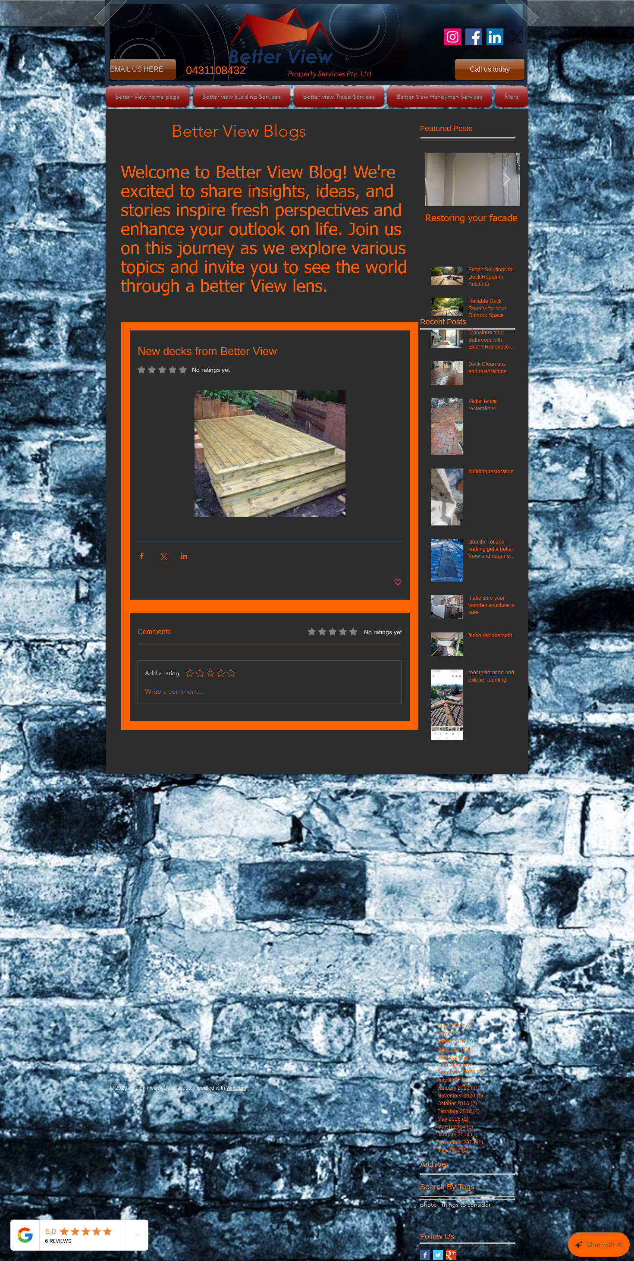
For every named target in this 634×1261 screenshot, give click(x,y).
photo (428, 1204)
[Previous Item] (439, 179)
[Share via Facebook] (142, 556)
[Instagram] (452, 36)
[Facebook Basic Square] (425, 1255)
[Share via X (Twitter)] (163, 556)
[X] (516, 36)
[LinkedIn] (494, 36)
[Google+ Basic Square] (451, 1255)
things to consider (466, 1204)
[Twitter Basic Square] (438, 1255)
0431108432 (215, 70)
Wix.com (236, 1088)
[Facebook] (473, 36)
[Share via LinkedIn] (184, 556)
